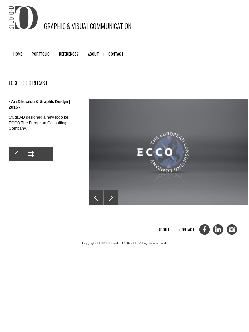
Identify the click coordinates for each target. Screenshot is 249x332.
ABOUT (93, 54)
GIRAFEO (16, 154)
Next (111, 197)
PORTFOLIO (41, 54)
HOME (17, 54)
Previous (96, 197)
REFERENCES (68, 54)
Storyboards (46, 154)
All (31, 154)
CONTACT (116, 54)
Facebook (204, 229)
